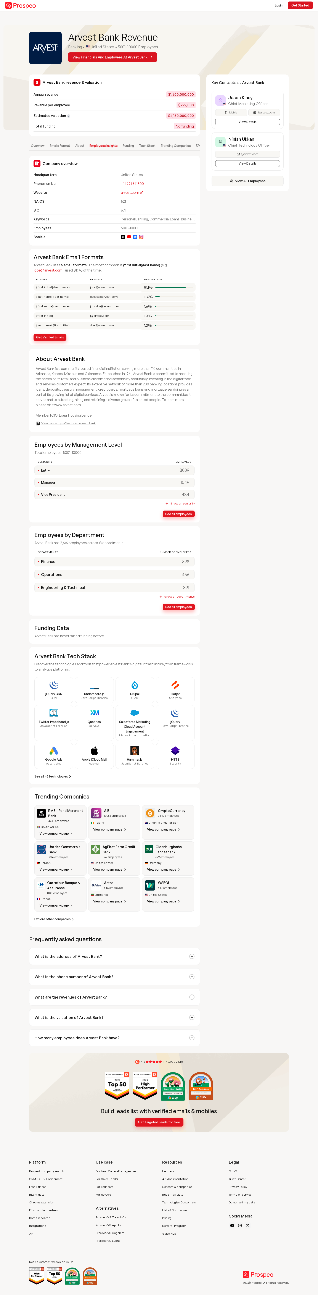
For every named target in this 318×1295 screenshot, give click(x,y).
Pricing (167, 1218)
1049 (185, 482)
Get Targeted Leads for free (159, 1122)
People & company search (46, 1171)
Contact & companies (177, 1186)
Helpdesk (168, 1171)
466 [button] (185, 574)
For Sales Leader (107, 1179)
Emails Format (60, 145)
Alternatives (107, 1208)
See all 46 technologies (51, 776)
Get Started (300, 5)
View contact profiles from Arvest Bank (68, 423)
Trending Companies (176, 145)
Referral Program (174, 1225)
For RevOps (103, 1194)
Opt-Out (234, 1171)
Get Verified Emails (50, 337)
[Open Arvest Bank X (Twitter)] (123, 237)
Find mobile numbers (43, 1210)
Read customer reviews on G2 (49, 1262)
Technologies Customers (179, 1202)
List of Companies (175, 1210)
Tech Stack (147, 145)
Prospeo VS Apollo (108, 1225)
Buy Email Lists (172, 1194)
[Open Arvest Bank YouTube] (129, 236)
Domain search (39, 1218)
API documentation (175, 1179)
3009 (184, 470)
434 (185, 494)
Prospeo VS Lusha (108, 1240)
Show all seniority (182, 503)
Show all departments (179, 596)
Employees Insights (104, 145)
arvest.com (130, 192)
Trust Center (237, 1179)
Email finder (37, 1186)
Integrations (37, 1225)
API (31, 1233)
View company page (54, 833)
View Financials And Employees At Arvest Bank (110, 57)
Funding (128, 145)
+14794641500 (132, 183)
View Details (248, 122)
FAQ (199, 145)
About (79, 145)
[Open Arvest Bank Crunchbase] (135, 237)
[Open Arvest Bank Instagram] (141, 237)
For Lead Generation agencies (116, 1171)
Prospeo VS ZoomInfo (111, 1217)
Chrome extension (41, 1202)
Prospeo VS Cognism (110, 1233)
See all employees (178, 514)
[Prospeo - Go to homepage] (20, 5)
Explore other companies (52, 919)
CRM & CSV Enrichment (46, 1179)
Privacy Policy (238, 1186)
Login (279, 5)
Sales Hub (169, 1233)
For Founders (105, 1186)
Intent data (37, 1194)
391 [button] (186, 587)
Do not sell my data (242, 1202)
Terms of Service (240, 1194)
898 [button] (185, 561)
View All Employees (250, 181)
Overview (38, 145)
